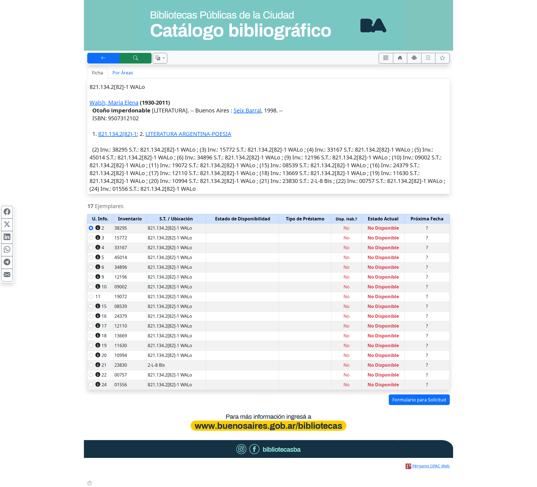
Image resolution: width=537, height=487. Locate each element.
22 (104, 375)
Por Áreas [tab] (122, 73)
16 (104, 316)
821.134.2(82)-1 (117, 134)
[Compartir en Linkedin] (7, 237)
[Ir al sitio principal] (268, 25)
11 (97, 296)
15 (104, 306)
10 (104, 287)
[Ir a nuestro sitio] (400, 58)
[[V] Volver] (103, 58)
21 (104, 365)
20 (104, 355)
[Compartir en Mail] (7, 275)
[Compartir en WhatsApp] (7, 249)
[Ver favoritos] (442, 58)
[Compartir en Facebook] (7, 212)
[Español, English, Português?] (160, 58)
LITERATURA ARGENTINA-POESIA (188, 134)
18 (104, 336)
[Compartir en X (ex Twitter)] (7, 224)
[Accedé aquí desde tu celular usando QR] (386, 58)
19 (104, 345)
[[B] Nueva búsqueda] (135, 58)
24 (104, 385)
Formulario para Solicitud (419, 400)
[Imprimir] (414, 58)
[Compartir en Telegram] (7, 262)
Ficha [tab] (97, 73)
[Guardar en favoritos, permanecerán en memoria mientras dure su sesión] (428, 58)
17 (104, 326)
